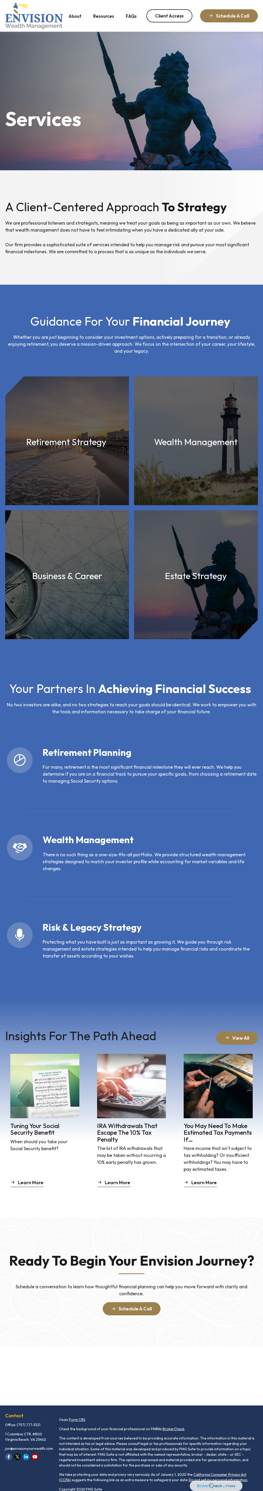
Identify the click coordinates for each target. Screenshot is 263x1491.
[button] (75, 16)
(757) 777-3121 (28, 1424)
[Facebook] (8, 1456)
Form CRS (77, 1419)
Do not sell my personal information (218, 1480)
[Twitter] (17, 1456)
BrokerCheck (173, 1429)
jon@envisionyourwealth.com (29, 1448)
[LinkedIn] (26, 1456)
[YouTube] (34, 1456)
